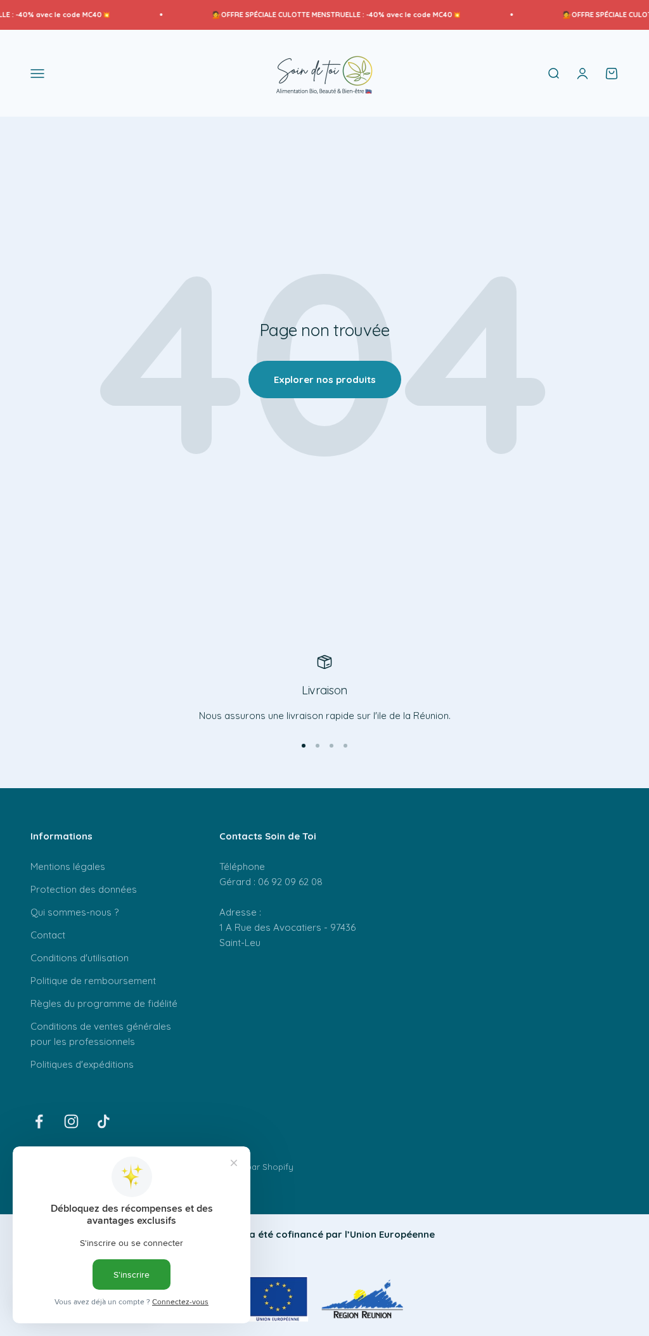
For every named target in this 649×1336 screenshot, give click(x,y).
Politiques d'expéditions (82, 1064)
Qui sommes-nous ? (74, 912)
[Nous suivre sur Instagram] (71, 1121)
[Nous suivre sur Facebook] (39, 1121)
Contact (47, 935)
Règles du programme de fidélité (103, 1003)
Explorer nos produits (325, 379)
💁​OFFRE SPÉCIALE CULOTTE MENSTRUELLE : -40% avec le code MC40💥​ (321, 14)
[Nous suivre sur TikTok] (103, 1121)
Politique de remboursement (93, 981)
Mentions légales (67, 866)
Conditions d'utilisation (79, 958)
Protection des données (83, 889)
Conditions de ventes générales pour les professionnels (100, 1033)
